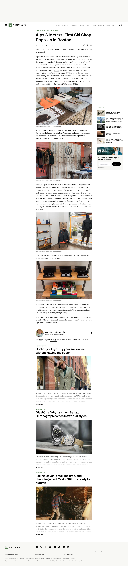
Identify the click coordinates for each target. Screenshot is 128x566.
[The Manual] (17, 25)
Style (58, 25)
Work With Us (29, 558)
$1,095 (56, 70)
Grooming (65, 25)
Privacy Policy (101, 167)
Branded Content (68, 554)
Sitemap (73, 558)
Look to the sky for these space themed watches (113, 113)
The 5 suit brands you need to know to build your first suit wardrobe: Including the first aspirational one (114, 121)
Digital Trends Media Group (11, 558)
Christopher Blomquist (42, 45)
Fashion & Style (41, 346)
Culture (81, 25)
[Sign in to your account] (119, 25)
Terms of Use (49, 558)
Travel (108, 25)
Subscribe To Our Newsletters (12, 552)
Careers (22, 558)
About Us (37, 552)
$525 (47, 84)
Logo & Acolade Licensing (11, 554)
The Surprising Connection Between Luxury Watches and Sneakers (114, 140)
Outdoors (101, 25)
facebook (91, 333)
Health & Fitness (91, 25)
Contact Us (67, 552)
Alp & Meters (59, 57)
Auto (114, 25)
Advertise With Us (39, 554)
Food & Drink (73, 25)
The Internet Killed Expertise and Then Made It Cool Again (114, 127)
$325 (68, 73)
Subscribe (116, 164)
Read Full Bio (53, 341)
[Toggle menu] (6, 25)
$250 (75, 84)
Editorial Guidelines (99, 552)
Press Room (66, 558)
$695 (38, 79)
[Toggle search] (121, 25)
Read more (39, 404)
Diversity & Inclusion (39, 558)
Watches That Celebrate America (113, 133)
